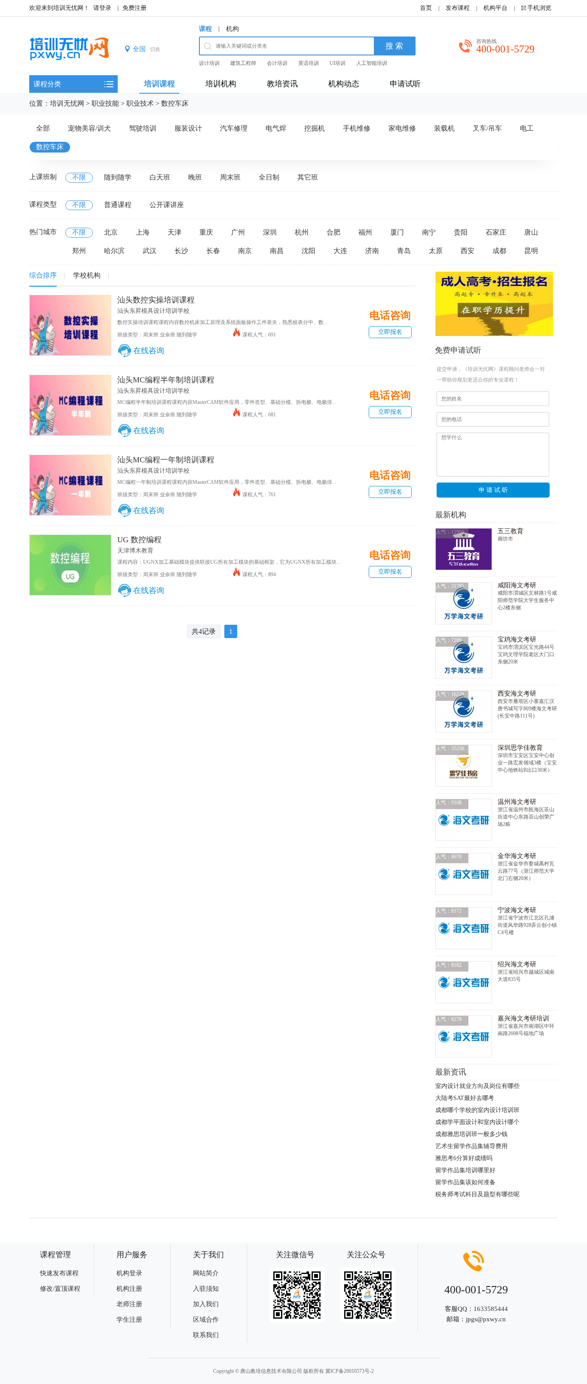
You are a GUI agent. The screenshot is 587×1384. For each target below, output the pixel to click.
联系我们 (206, 1335)
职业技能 (105, 103)
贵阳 (461, 232)
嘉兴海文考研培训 (523, 1018)
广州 (238, 232)
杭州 (302, 232)
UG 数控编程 (139, 539)
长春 (213, 250)
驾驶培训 (142, 128)
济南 (372, 250)
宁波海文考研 (517, 910)
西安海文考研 (517, 693)
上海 (143, 232)
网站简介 (206, 1273)
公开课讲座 (167, 204)
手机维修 (356, 128)
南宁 (429, 232)
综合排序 (43, 275)
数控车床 (175, 103)
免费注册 (134, 8)
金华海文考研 (517, 855)
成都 (499, 250)
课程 (205, 28)
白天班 (160, 177)
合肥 (333, 232)
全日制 (269, 177)
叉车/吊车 (487, 128)
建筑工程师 (243, 63)
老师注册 (129, 1304)
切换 (155, 49)
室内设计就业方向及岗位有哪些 (477, 1086)
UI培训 (337, 63)
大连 (340, 250)
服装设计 (188, 128)
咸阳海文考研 (517, 585)
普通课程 (117, 204)
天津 (174, 232)
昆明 (531, 250)
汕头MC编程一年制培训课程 (165, 459)
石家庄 (496, 232)
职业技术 (140, 103)
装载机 (444, 128)
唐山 (531, 232)
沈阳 (308, 250)
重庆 (206, 232)
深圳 (270, 232)
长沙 (181, 250)
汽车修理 (234, 128)
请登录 (102, 8)
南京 (245, 250)
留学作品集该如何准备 (465, 1182)
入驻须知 (206, 1288)
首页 (426, 8)
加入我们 (206, 1304)
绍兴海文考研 (517, 964)
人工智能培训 (371, 63)
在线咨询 (148, 350)
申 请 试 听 (493, 489)
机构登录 (129, 1273)
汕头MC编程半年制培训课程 (165, 380)
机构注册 (129, 1288)
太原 (436, 250)
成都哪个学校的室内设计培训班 (477, 1110)
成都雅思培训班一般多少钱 (471, 1134)
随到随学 (117, 177)
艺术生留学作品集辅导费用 (471, 1146)
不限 (79, 177)
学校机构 (87, 275)
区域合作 (206, 1319)
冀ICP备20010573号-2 (349, 1371)
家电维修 (402, 128)
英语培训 (308, 63)
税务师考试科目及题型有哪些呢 (477, 1194)
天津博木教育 (135, 550)
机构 (232, 28)
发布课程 (458, 8)
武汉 (149, 250)
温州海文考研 (517, 801)
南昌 (277, 250)
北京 (111, 232)
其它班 (307, 177)
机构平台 (495, 8)
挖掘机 (314, 128)
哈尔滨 (114, 250)
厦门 (397, 232)
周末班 (230, 177)
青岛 (404, 250)
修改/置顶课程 (60, 1288)
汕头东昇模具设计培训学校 (153, 311)
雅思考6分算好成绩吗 (463, 1158)
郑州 (79, 250)
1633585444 (491, 1308)
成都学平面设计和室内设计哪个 (477, 1122)
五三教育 (510, 531)
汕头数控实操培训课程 (156, 300)
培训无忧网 (67, 103)
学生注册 (129, 1319)
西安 (467, 250)
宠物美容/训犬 (89, 128)
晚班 (195, 177)
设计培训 (209, 63)
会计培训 (277, 63)
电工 (527, 128)
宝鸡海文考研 (517, 639)
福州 (365, 232)
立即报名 (390, 332)
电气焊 (276, 128)
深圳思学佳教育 (520, 747)
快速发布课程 (59, 1273)
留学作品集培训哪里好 (465, 1170)
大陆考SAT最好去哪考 (464, 1098)
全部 (43, 128)
